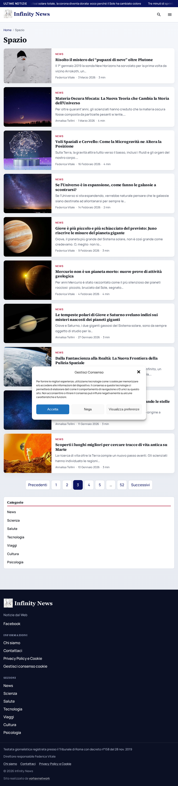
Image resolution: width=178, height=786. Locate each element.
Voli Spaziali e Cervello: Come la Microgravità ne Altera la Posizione (108, 144)
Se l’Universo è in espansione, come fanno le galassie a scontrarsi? (105, 187)
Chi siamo (11, 642)
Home (7, 30)
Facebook (11, 623)
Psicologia (15, 562)
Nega (88, 409)
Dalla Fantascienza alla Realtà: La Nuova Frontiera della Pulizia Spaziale (106, 360)
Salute (12, 528)
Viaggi (12, 545)
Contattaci (12, 650)
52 (122, 484)
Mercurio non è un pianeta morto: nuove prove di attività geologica (108, 274)
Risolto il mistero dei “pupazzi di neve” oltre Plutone (104, 59)
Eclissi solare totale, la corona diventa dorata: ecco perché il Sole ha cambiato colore (85, 3)
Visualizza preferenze (124, 409)
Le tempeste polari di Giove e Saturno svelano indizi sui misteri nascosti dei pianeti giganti (106, 317)
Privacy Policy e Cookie (22, 658)
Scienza (13, 520)
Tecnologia (15, 537)
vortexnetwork (39, 778)
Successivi (140, 484)
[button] (139, 372)
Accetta (52, 409)
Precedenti (37, 484)
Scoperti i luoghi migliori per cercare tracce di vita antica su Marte (111, 447)
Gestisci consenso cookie (25, 666)
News (59, 54)
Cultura (13, 554)
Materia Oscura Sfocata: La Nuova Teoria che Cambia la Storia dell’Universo (112, 101)
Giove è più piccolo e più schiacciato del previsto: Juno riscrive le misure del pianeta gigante (106, 230)
